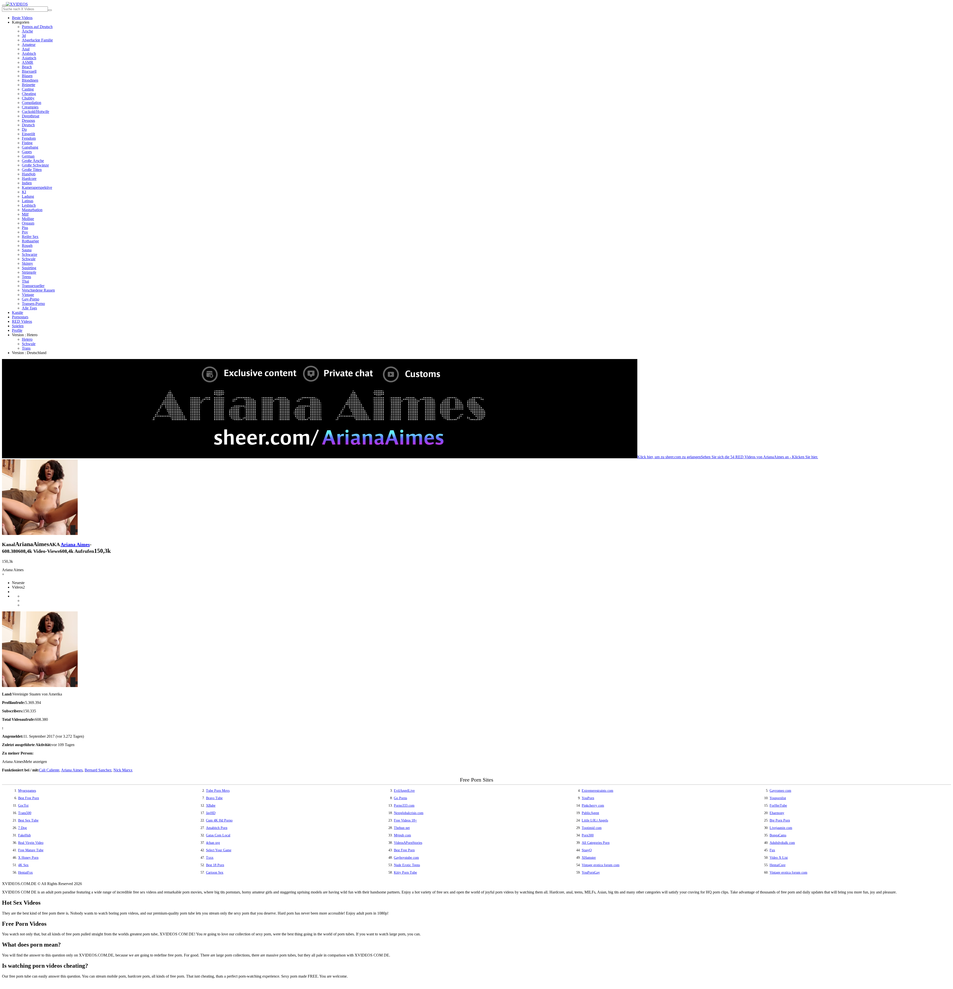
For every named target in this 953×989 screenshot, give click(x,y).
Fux (772, 850)
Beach (27, 67)
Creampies (30, 107)
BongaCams (778, 835)
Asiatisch (29, 58)
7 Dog (22, 828)
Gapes (27, 152)
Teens (26, 277)
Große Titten (32, 169)
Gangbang (30, 147)
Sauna (27, 250)
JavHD (210, 813)
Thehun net (402, 828)
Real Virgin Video (30, 843)
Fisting (27, 143)
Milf (25, 214)
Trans (26, 348)
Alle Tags (29, 308)
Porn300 (588, 835)
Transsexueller (33, 286)
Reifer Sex (30, 236)
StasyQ (587, 850)
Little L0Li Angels (595, 820)
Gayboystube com (406, 857)
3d (24, 35)
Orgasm (28, 223)
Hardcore (29, 178)
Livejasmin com (781, 828)
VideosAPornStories (408, 843)
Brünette (28, 85)
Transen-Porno (33, 303)
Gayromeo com (780, 790)
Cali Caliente (49, 770)
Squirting (29, 268)
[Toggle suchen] (4, 5)
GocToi (23, 805)
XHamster (589, 857)
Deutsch (28, 125)
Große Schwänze (35, 165)
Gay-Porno (30, 299)
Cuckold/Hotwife (35, 111)
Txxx (209, 857)
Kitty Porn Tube (405, 872)
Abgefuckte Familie (37, 40)
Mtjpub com (402, 835)
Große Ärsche (33, 161)
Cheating (29, 94)
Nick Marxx (123, 770)
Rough (27, 245)
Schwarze (29, 254)
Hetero (27, 339)
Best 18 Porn (215, 865)
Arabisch (29, 53)
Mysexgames (27, 790)
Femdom (29, 138)
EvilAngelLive (404, 790)
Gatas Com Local (218, 835)
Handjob (28, 174)
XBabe (210, 805)
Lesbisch (29, 205)
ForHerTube (778, 805)
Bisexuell (29, 71)
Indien (27, 183)
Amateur (28, 44)
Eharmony (777, 813)
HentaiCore (777, 865)
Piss (25, 228)
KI (24, 192)
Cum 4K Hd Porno (219, 820)
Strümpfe (29, 272)
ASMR (27, 62)
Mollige (28, 219)
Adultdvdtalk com (782, 843)
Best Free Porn (28, 798)
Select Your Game (218, 850)
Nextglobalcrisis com (408, 813)
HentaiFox (25, 872)
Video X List (779, 857)
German (28, 156)
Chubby (28, 98)
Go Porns (400, 798)
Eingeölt (28, 134)
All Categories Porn (596, 843)
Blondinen (30, 80)
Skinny (27, 263)
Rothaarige (30, 241)
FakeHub (24, 835)
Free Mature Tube (30, 850)
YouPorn (588, 798)
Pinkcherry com (593, 805)
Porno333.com (404, 805)
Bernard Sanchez (98, 770)
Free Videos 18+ (405, 820)
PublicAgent (590, 813)
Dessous (28, 120)
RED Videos (22, 321)
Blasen (27, 76)
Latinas (27, 201)
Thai (25, 281)
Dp (24, 129)
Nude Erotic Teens (407, 865)
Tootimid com (592, 828)
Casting (28, 89)
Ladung (28, 196)
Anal (26, 49)
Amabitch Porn (216, 828)
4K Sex (23, 865)
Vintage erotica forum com (600, 865)
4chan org (213, 843)
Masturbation (32, 210)
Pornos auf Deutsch (37, 27)
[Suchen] (50, 10)
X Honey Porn (28, 857)
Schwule (28, 259)
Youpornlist (778, 798)
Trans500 (24, 813)
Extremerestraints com (597, 790)
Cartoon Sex (214, 872)
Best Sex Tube (28, 820)
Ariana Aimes (75, 544)
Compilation (31, 102)
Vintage (28, 295)
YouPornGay (591, 872)
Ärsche (27, 31)
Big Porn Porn (780, 820)
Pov (25, 232)
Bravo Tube (214, 798)
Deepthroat (30, 116)
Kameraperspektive (37, 187)
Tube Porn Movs (218, 790)
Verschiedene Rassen (38, 290)
